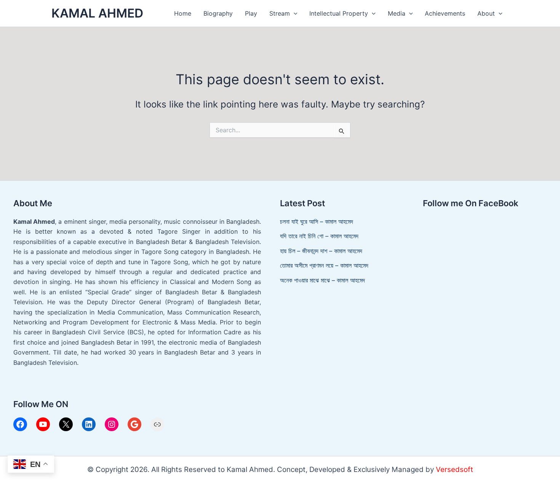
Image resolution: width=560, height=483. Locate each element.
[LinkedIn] (89, 424)
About (486, 13)
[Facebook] (20, 424)
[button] (294, 13)
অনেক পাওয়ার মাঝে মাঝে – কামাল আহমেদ (322, 280)
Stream (279, 13)
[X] (66, 424)
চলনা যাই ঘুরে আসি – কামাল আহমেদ (316, 221)
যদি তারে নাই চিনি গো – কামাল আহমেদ (319, 236)
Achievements (445, 13)
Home (182, 13)
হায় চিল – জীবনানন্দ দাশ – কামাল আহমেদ (321, 251)
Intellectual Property (338, 13)
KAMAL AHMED (97, 13)
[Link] (157, 424)
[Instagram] (111, 424)
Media (396, 13)
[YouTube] (43, 424)
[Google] (134, 424)
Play (251, 13)
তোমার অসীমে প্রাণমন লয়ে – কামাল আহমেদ (324, 265)
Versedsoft (454, 469)
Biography (218, 13)
